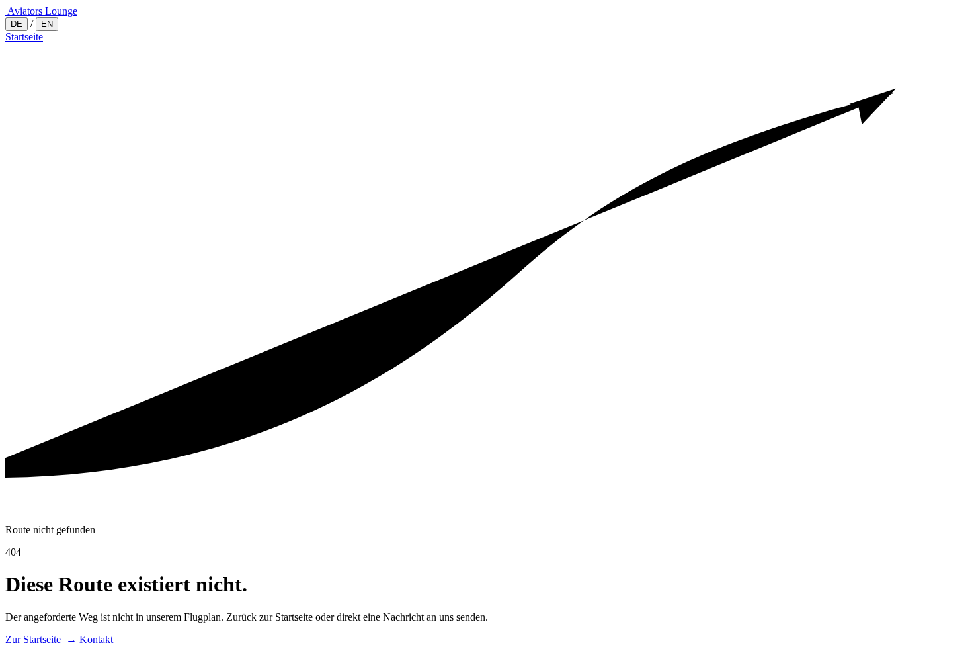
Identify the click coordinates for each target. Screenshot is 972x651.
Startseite (24, 36)
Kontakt (96, 639)
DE (16, 24)
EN (47, 24)
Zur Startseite (41, 639)
